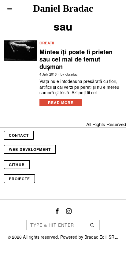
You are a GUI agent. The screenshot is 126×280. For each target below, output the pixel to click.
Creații (46, 43)
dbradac (71, 74)
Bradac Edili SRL (100, 237)
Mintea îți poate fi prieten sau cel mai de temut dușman (76, 59)
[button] (92, 225)
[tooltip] (57, 211)
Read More (60, 102)
